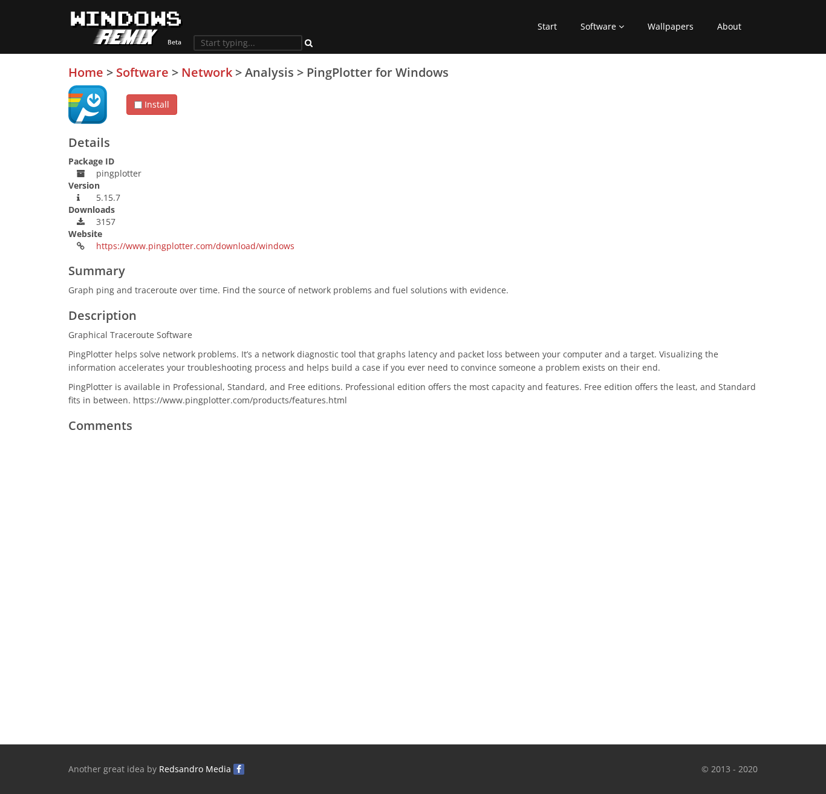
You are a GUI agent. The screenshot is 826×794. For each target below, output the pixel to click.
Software (599, 26)
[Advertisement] (667, 150)
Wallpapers (671, 26)
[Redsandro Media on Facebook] (238, 769)
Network (206, 72)
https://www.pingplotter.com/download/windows (195, 246)
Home (85, 72)
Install (155, 104)
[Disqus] (413, 589)
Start (547, 26)
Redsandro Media (195, 769)
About (729, 26)
